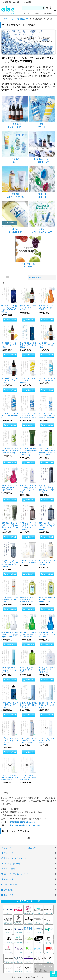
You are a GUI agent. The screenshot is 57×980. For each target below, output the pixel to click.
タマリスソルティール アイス (15, 195)
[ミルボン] (29, 958)
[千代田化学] (18, 929)
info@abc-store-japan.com (22, 822)
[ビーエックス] (18, 948)
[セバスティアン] (38, 919)
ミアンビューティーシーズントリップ (41, 160)
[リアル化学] (49, 958)
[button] (53, 974)
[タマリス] (8, 929)
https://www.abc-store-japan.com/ (26, 825)
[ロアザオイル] (18, 968)
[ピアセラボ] (8, 948)
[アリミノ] (8, 909)
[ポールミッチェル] (8, 958)
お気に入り (25, 13)
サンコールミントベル (41, 195)
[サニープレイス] (38, 909)
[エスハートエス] (28, 909)
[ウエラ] (18, 909)
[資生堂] (8, 919)
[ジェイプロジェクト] (18, 919)
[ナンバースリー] (8, 939)
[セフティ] (48, 919)
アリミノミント (15, 160)
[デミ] (28, 929)
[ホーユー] (49, 948)
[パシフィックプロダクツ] (49, 939)
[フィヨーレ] (28, 948)
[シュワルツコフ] (28, 919)
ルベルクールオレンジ (15, 230)
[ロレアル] (28, 968)
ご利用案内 (36, 13)
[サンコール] (49, 909)
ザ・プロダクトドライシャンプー (15, 125)
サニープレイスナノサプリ (28, 265)
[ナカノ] (39, 929)
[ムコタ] (38, 958)
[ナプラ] (49, 929)
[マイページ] (50, 7)
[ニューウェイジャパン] (18, 939)
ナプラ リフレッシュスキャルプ (42, 230)
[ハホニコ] (28, 939)
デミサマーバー (41, 125)
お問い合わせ (48, 13)
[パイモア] (38, 939)
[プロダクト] (39, 948)
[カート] (46, 7)
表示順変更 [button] (36, 277)
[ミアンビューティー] (18, 958)
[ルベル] (8, 968)
